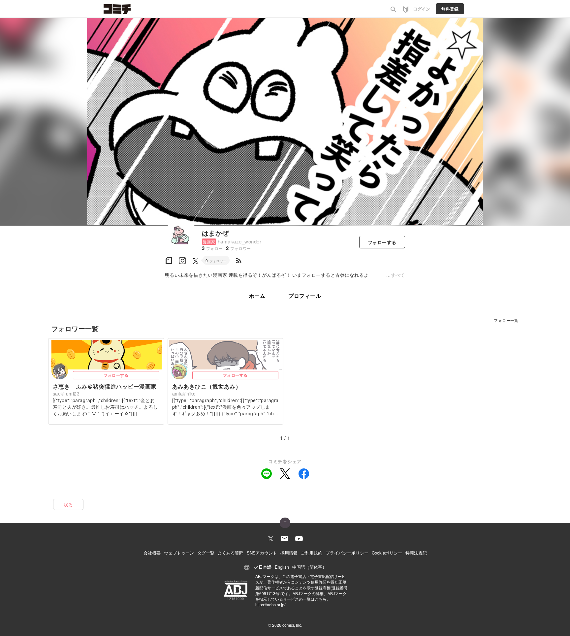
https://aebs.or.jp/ (270, 604)
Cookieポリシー (387, 553)
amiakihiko (184, 393)
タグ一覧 (205, 553)
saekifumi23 (66, 393)
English (282, 567)
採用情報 (289, 553)
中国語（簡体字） (309, 567)
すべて (398, 274)
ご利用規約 (311, 553)
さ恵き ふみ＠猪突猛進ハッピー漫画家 (105, 386)
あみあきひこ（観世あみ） (206, 386)
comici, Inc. (292, 625)
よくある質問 (230, 553)
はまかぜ (215, 233)
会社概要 (152, 553)
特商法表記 (416, 553)
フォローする (116, 375)
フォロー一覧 (506, 320)
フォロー (382, 242)
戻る (68, 504)
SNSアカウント (262, 553)
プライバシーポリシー (347, 553)
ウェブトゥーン (179, 553)
